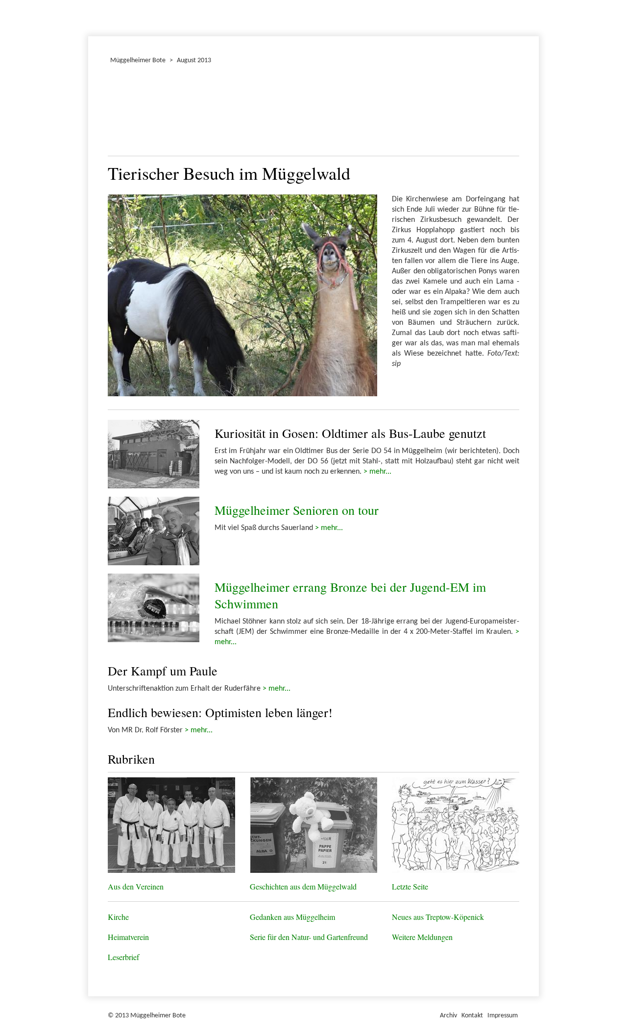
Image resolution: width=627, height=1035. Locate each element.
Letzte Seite (410, 886)
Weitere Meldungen (422, 937)
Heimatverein (128, 937)
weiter (506, 112)
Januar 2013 (89, 17)
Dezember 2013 (92, 17)
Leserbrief (123, 957)
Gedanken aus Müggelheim (292, 917)
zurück (121, 112)
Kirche (118, 917)
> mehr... (377, 472)
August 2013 (194, 60)
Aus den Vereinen (136, 886)
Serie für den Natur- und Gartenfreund (309, 937)
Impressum (502, 1015)
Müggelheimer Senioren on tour (297, 510)
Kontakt (472, 1015)
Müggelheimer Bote (534, 1)
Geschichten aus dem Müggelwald (303, 886)
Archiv (448, 1015)
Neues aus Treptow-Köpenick (438, 917)
